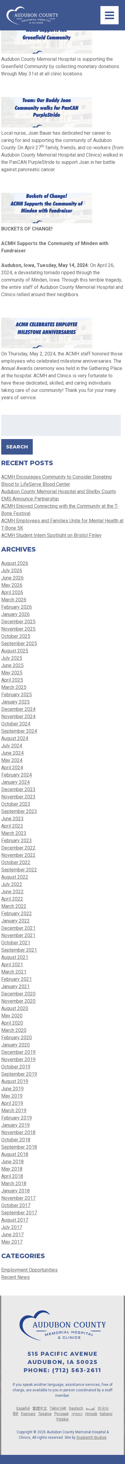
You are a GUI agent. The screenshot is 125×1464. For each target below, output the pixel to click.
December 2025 (18, 622)
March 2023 (13, 833)
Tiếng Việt (58, 1408)
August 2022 (14, 877)
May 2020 (11, 1016)
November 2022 (18, 855)
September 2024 (19, 731)
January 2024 (15, 782)
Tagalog (45, 1414)
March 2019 (13, 1110)
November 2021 (18, 935)
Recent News (15, 1277)
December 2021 (18, 928)
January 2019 (15, 1125)
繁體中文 (39, 1408)
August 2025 (14, 651)
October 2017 (15, 1205)
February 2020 (16, 1037)
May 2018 (11, 1169)
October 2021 (15, 943)
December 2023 (18, 789)
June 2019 (12, 1089)
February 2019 (16, 1118)
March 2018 (13, 1183)
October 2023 (15, 804)
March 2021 (13, 972)
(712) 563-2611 (76, 1370)
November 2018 (18, 1132)
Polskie (62, 1419)
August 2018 (14, 1154)
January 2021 (15, 986)
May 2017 (11, 1242)
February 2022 (16, 913)
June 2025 (12, 665)
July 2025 (11, 658)
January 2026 (15, 614)
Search (17, 447)
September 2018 (19, 1147)
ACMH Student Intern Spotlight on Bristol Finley (51, 535)
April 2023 (12, 826)
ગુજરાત (77, 1414)
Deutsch (76, 1408)
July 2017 (11, 1227)
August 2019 (14, 1081)
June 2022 (12, 892)
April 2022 (12, 899)
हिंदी (15, 1414)
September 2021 (19, 950)
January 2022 (15, 921)
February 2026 (16, 607)
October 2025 (15, 636)
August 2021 (14, 957)
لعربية (90, 1408)
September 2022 (19, 870)
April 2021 (12, 964)
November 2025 (18, 629)
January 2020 (15, 1045)
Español (23, 1408)
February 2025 (16, 694)
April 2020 (12, 1023)
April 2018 (12, 1176)
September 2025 (19, 643)
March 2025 (13, 687)
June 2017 (12, 1234)
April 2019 (12, 1103)
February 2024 (16, 775)
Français (28, 1414)
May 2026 (11, 585)
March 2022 (13, 906)
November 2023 (18, 797)
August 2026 (14, 563)
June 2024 (12, 753)
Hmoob (91, 1414)
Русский (61, 1414)
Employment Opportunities (29, 1270)
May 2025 (11, 673)
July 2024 (11, 746)
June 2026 (12, 578)
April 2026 (12, 592)
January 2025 (15, 702)
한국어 (103, 1408)
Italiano (106, 1414)
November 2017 (18, 1198)
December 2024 (18, 709)
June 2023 (12, 819)
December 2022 (18, 848)
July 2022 (11, 884)
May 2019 (11, 1096)
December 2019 (18, 1052)
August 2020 (14, 1008)
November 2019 (18, 1059)
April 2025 (12, 680)
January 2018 (15, 1191)
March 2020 (13, 1030)
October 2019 (15, 1067)
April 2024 (12, 767)
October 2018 (15, 1140)
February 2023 (16, 840)
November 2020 (18, 1001)
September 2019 (19, 1074)
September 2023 (19, 811)
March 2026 (13, 600)
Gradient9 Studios (91, 1437)
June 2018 (12, 1162)
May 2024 (11, 760)
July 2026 (11, 570)
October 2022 (15, 862)
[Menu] (109, 15)
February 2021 (16, 979)
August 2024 (14, 738)
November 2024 (18, 716)
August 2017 (14, 1220)
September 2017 (19, 1213)
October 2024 (15, 724)
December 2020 (18, 994)
